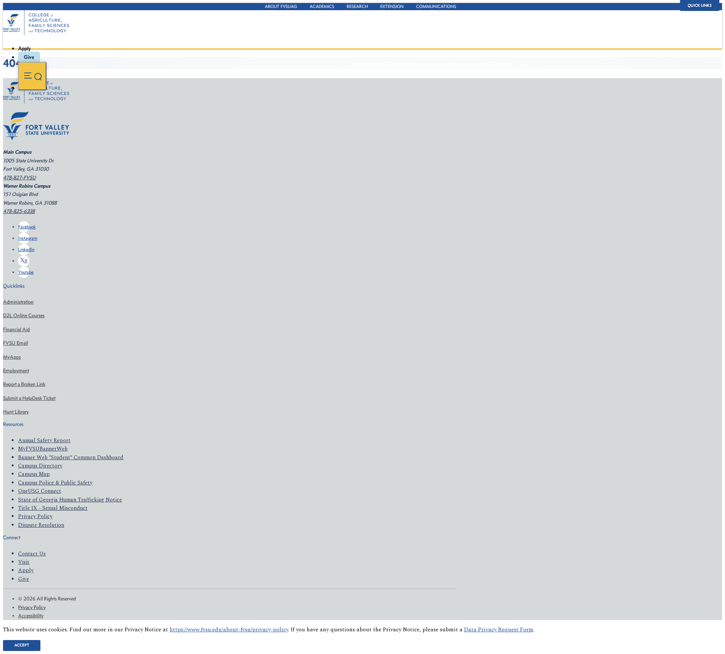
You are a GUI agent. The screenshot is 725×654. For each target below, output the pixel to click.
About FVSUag (281, 6)
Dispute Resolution (41, 525)
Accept (21, 645)
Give (29, 57)
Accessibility (30, 615)
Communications (436, 6)
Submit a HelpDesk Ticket (29, 398)
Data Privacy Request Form (499, 630)
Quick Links (700, 5)
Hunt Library (16, 412)
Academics (322, 6)
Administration (18, 302)
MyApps (12, 357)
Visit (23, 562)
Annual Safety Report (44, 440)
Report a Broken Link (24, 384)
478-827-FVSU (19, 177)
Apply (24, 48)
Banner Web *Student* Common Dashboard (70, 457)
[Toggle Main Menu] (32, 76)
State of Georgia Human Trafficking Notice (70, 500)
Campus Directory (40, 466)
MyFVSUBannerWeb (43, 449)
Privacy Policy (35, 516)
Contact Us (32, 554)
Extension (392, 6)
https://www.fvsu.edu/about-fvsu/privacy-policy (229, 630)
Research (357, 6)
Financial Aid (16, 329)
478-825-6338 (19, 211)
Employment (16, 370)
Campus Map (34, 474)
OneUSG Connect (39, 491)
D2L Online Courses (24, 315)
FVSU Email (15, 343)
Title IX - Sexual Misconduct (53, 508)
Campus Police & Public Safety (55, 483)
